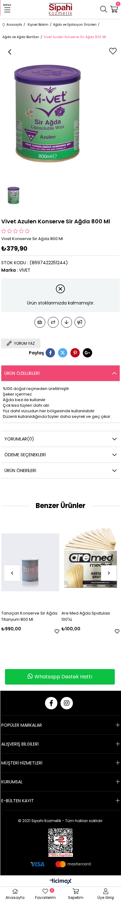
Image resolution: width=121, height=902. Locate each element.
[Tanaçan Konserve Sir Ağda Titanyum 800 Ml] (30, 562)
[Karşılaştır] (53, 322)
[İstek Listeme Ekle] (39, 322)
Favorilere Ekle (57, 631)
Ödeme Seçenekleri (25, 455)
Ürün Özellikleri (21, 373)
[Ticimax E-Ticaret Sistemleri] (61, 881)
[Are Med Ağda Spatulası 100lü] (90, 562)
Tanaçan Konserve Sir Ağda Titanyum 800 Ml (29, 616)
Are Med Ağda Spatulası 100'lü (85, 616)
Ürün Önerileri (20, 470)
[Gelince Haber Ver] (79, 322)
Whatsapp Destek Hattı (63, 676)
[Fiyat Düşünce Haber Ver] (66, 322)
